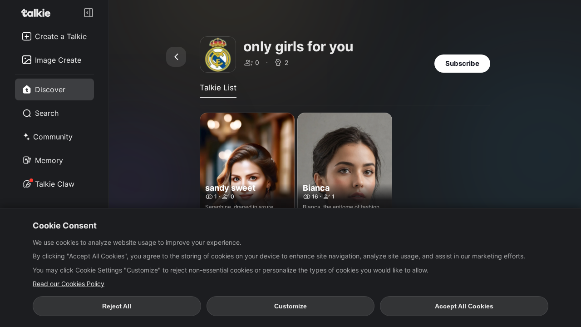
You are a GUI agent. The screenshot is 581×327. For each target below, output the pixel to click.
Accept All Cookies (464, 306)
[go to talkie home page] (38, 13)
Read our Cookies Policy (68, 283)
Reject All (116, 306)
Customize (290, 306)
